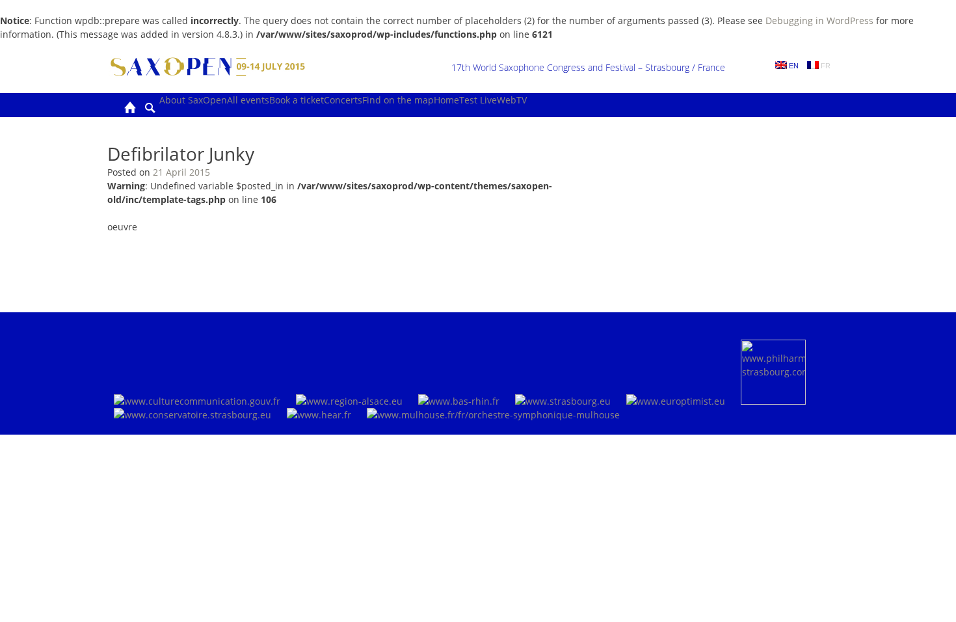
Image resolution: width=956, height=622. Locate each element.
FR (824, 66)
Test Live (478, 100)
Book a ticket (296, 100)
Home (446, 100)
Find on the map (398, 100)
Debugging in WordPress (819, 20)
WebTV (512, 100)
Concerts (343, 100)
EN (793, 66)
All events (248, 100)
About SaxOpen (193, 100)
